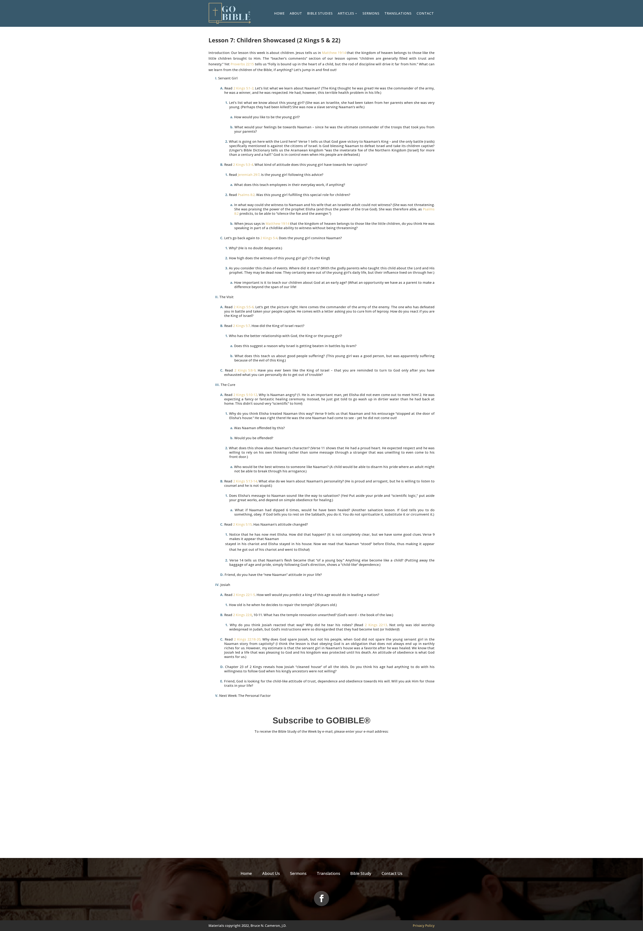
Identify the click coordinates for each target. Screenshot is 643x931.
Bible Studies (320, 13)
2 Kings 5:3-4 (243, 164)
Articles (346, 13)
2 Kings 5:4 (268, 238)
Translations (398, 13)
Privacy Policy (424, 925)
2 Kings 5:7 (241, 325)
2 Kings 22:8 (242, 615)
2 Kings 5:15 (242, 524)
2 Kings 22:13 (376, 625)
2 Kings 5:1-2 (243, 88)
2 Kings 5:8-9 (245, 370)
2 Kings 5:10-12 (245, 394)
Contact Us (392, 874)
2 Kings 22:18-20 (247, 639)
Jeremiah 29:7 (249, 174)
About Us (271, 874)
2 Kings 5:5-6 (244, 307)
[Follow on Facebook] (321, 898)
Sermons (371, 13)
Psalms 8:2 (246, 194)
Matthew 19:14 (334, 52)
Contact (425, 13)
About (296, 13)
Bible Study (360, 874)
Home (279, 13)
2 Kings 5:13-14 (245, 481)
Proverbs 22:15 (242, 64)
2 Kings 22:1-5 (244, 594)
